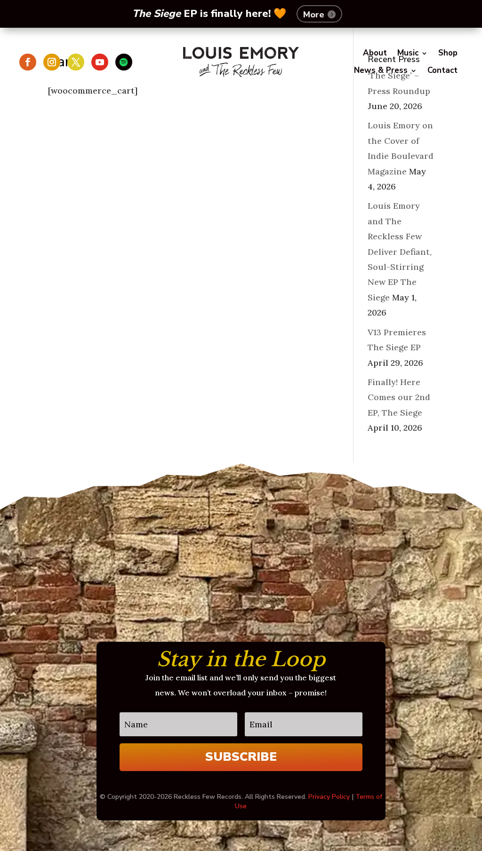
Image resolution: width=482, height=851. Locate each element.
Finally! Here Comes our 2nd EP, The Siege (399, 397)
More (313, 14)
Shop (448, 53)
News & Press (381, 71)
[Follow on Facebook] (27, 62)
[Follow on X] (75, 62)
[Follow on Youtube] (99, 62)
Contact (442, 71)
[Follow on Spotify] (123, 62)
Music (407, 53)
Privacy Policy (329, 796)
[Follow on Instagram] (51, 62)
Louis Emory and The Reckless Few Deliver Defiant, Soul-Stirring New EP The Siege (400, 251)
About (375, 53)
